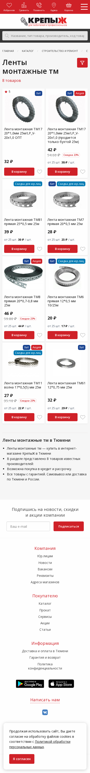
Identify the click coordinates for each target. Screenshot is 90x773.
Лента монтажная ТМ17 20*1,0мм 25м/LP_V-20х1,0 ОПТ (23, 133)
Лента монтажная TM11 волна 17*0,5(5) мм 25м (23, 385)
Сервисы (45, 616)
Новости (45, 562)
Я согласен (22, 759)
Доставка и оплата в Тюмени (45, 651)
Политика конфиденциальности (45, 666)
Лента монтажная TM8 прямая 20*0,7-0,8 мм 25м (22, 301)
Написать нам (45, 699)
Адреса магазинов (45, 582)
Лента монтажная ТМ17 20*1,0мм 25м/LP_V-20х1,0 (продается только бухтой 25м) (67, 135)
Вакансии (45, 569)
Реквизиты (45, 575)
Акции (45, 623)
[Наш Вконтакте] (45, 712)
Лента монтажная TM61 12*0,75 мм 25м (67, 385)
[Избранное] (39, 172)
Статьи (45, 629)
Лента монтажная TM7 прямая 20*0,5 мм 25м (66, 221)
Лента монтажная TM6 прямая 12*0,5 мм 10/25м (66, 301)
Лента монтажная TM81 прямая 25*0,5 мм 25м (23, 221)
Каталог (45, 603)
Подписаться (68, 526)
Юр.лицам (45, 556)
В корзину (19, 171)
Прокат (45, 610)
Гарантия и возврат (45, 657)
